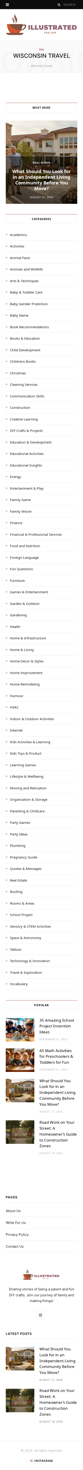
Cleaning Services (24, 384)
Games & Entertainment (29, 592)
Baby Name (19, 315)
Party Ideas (19, 834)
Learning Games (23, 765)
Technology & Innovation (30, 960)
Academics (18, 234)
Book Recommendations (29, 327)
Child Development (25, 350)
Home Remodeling (25, 684)
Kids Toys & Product (26, 753)
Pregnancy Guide (23, 857)
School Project (21, 914)
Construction (20, 407)
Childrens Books (23, 361)
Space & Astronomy (25, 937)
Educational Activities (27, 453)
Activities (17, 246)
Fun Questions (21, 569)
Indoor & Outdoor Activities (32, 719)
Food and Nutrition (25, 545)
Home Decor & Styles (27, 661)
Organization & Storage (28, 799)
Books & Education (25, 338)
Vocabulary (19, 984)
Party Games (20, 822)
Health (15, 626)
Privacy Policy (17, 1234)
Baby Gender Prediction (29, 304)
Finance (16, 522)
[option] (41, 162)
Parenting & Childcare (27, 811)
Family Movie (20, 511)
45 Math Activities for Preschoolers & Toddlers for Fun (56, 1056)
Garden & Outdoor (25, 603)
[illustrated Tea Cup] (41, 25)
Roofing (16, 891)
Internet (16, 730)
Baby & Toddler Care (26, 292)
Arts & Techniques (24, 280)
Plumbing (17, 845)
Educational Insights (26, 465)
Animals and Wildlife (26, 269)
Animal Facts (20, 257)
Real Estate (41, 162)
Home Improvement (26, 672)
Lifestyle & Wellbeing (26, 776)
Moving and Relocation (28, 788)
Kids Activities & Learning (30, 742)
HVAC (14, 707)
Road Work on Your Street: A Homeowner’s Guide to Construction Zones (58, 1134)
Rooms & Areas (22, 903)
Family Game (20, 499)
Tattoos (15, 949)
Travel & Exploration (26, 972)
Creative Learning (24, 419)
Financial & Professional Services (36, 534)
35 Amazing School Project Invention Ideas (56, 1026)
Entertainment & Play (27, 488)
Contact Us (15, 1246)
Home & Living (22, 649)
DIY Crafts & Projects (26, 430)
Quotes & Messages (26, 868)
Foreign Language (24, 557)
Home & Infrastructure (28, 638)
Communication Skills (27, 396)
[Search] (59, 4)
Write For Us (16, 1223)
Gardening (18, 615)
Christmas (18, 373)
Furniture (17, 580)
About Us (13, 1211)
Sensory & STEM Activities (30, 926)
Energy (15, 476)
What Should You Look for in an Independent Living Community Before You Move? (41, 180)
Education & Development (30, 442)
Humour (16, 695)
